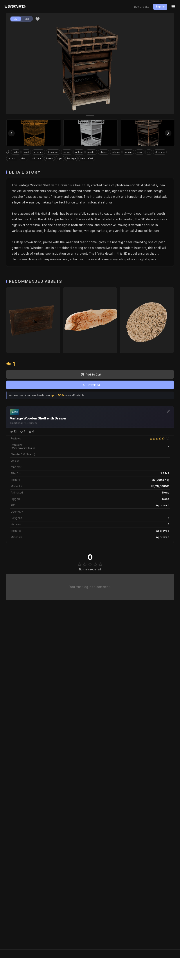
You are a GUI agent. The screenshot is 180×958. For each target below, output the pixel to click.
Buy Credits (141, 6)
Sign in (160, 6)
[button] (38, 19)
